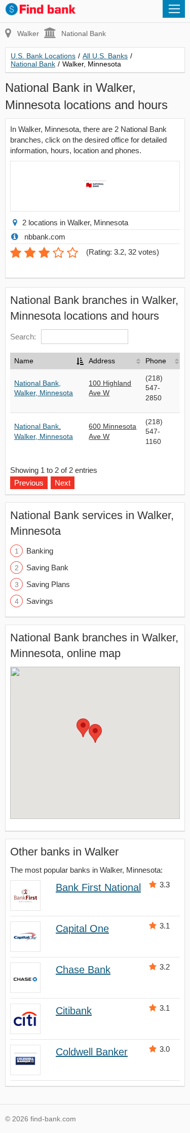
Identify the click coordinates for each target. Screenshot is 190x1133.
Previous (29, 482)
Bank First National (98, 887)
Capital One (82, 928)
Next (62, 482)
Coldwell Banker (92, 1051)
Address (102, 361)
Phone (155, 361)
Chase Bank (83, 969)
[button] (95, 733)
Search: (23, 336)
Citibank (74, 1010)
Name (23, 361)
